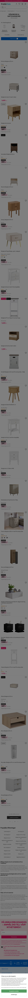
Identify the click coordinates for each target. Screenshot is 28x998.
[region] (14, 985)
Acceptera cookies (14, 991)
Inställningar (14, 994)
